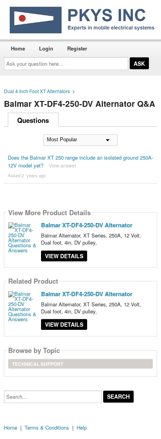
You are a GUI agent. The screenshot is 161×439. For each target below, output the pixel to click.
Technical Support (37, 363)
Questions (33, 120)
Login (46, 48)
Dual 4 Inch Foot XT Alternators (37, 91)
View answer (62, 165)
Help (82, 427)
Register (77, 48)
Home (18, 48)
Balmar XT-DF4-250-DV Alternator (86, 225)
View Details (64, 256)
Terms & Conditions (47, 427)
